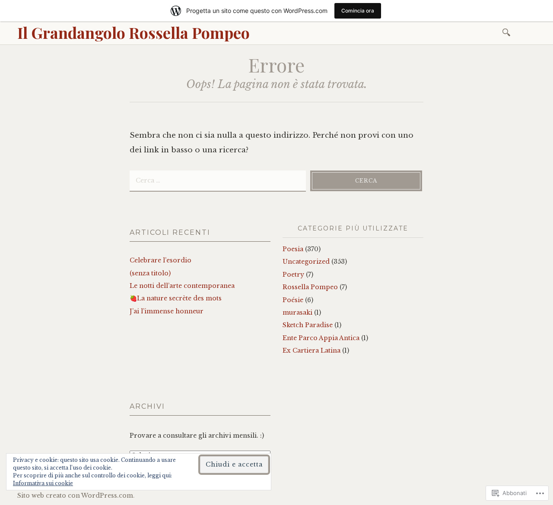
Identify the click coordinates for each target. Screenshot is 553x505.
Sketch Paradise (308, 325)
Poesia (293, 249)
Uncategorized (306, 261)
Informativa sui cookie (43, 483)
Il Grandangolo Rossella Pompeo (133, 32)
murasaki (297, 312)
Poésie (293, 300)
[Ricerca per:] (507, 31)
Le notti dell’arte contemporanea (182, 286)
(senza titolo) (150, 273)
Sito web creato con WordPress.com (75, 495)
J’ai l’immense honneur (166, 311)
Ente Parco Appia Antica (321, 338)
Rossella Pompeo (310, 287)
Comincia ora (357, 10)
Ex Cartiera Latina (311, 350)
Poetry (293, 274)
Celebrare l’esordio (160, 260)
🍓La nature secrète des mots (176, 298)
